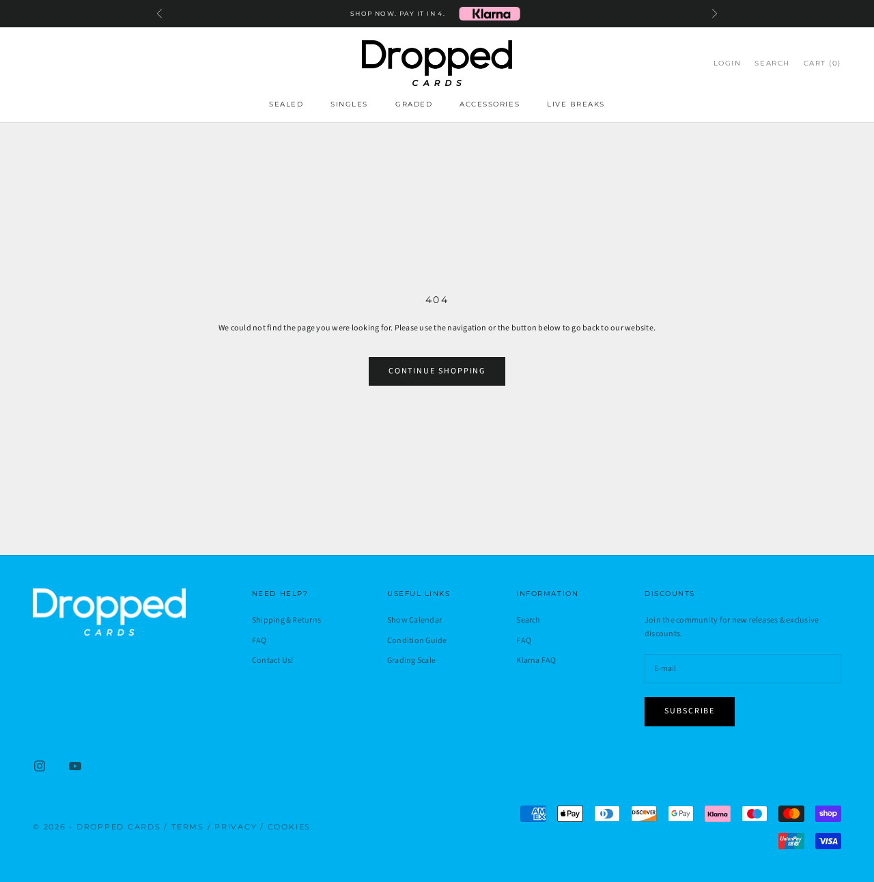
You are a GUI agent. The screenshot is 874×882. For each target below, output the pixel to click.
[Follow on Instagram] (39, 766)
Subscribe (689, 711)
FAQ (259, 640)
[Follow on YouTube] (75, 766)
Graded (413, 104)
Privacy (235, 826)
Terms (187, 826)
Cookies (289, 826)
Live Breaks (576, 104)
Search (528, 620)
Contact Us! (273, 660)
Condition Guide (417, 640)
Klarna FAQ (536, 660)
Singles (349, 104)
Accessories (490, 104)
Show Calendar (414, 620)
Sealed (286, 104)
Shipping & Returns (286, 620)
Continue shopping (437, 371)
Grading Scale (411, 660)
